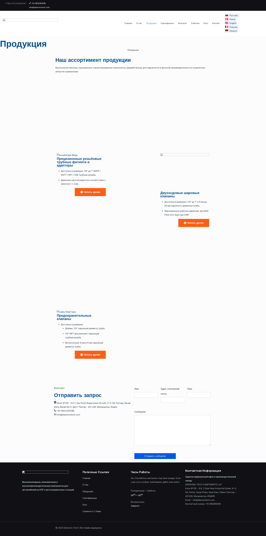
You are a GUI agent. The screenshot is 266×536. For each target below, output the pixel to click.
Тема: (189, 389)
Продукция (151, 23)
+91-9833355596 (213, 504)
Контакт (216, 23)
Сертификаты (167, 23)
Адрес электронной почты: (170, 391)
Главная (128, 23)
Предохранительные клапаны (74, 317)
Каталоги (182, 23)
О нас (139, 23)
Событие (195, 23)
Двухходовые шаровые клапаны (179, 194)
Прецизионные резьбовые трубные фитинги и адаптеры (79, 162)
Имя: (136, 389)
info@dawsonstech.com (203, 500)
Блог (206, 23)
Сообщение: (140, 412)
